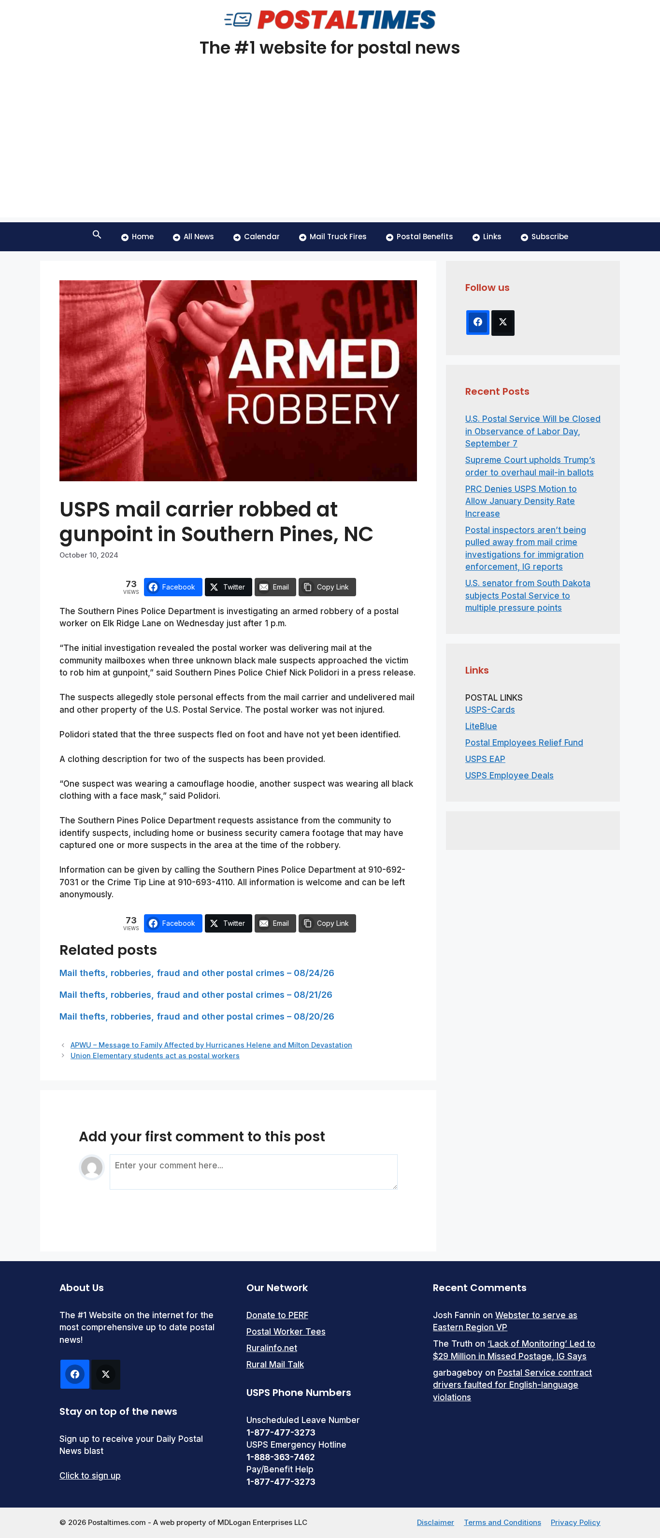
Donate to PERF (277, 1315)
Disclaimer (435, 1522)
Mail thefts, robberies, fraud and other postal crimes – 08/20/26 (196, 1016)
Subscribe (549, 236)
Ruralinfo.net (271, 1348)
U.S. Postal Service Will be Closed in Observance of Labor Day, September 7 (533, 431)
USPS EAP (485, 759)
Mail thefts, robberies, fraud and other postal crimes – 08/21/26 (195, 995)
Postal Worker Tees (286, 1332)
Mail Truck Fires (338, 236)
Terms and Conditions (502, 1522)
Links (492, 236)
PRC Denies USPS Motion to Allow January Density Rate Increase (521, 501)
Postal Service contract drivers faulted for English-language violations (512, 1385)
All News (199, 236)
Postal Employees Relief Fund (524, 742)
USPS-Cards (490, 710)
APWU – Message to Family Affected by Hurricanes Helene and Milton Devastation (211, 1045)
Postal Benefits (425, 236)
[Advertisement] (330, 149)
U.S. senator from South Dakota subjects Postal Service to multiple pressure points (527, 595)
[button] (97, 236)
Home (143, 236)
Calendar (262, 236)
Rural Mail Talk (275, 1364)
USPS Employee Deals (509, 775)
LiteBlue (481, 726)
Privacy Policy (576, 1522)
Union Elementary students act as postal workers (155, 1055)
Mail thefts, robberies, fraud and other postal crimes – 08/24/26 (196, 973)
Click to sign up (90, 1476)
